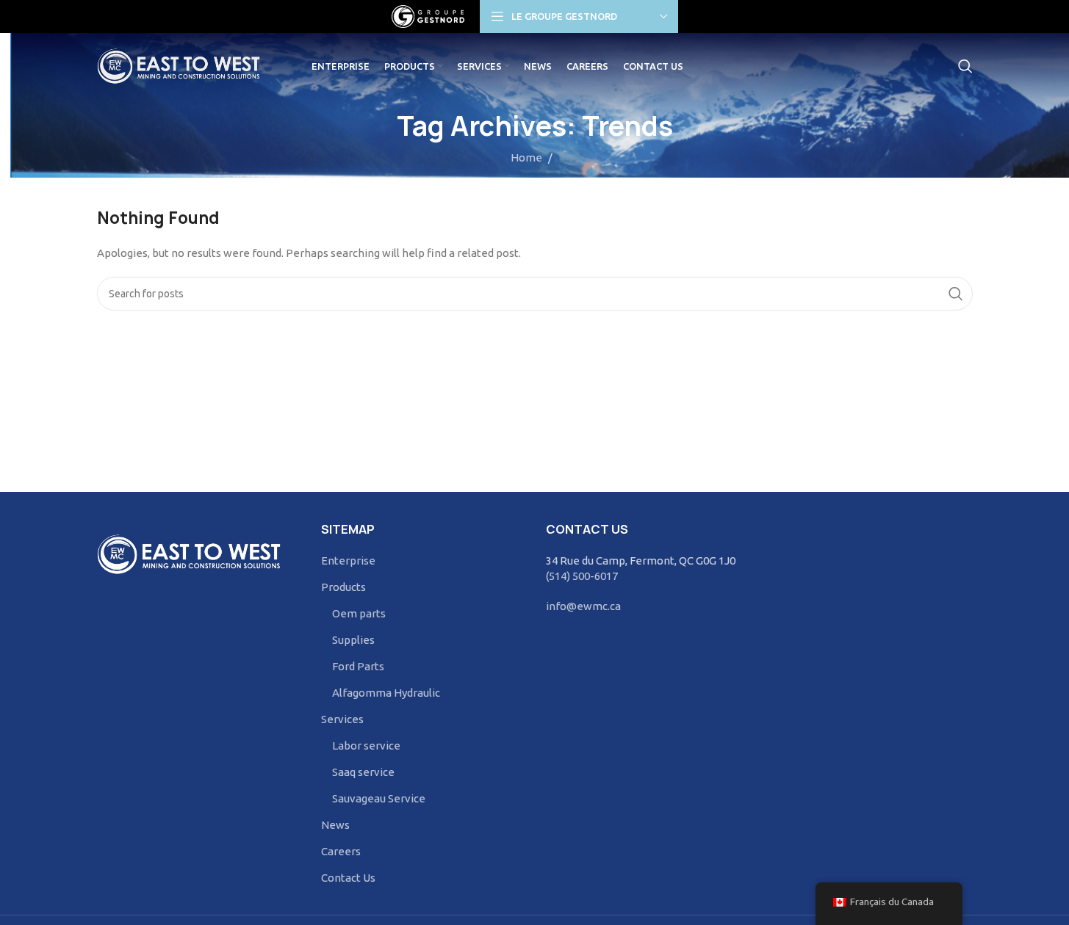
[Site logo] (428, 15)
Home (526, 157)
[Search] (965, 66)
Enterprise (348, 560)
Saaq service (363, 772)
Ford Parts (358, 666)
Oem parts (359, 613)
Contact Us (348, 877)
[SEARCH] (956, 294)
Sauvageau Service (378, 798)
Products (343, 587)
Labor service (366, 745)
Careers (341, 851)
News (335, 825)
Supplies (353, 640)
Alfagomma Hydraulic (386, 692)
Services (342, 719)
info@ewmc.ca (583, 606)
